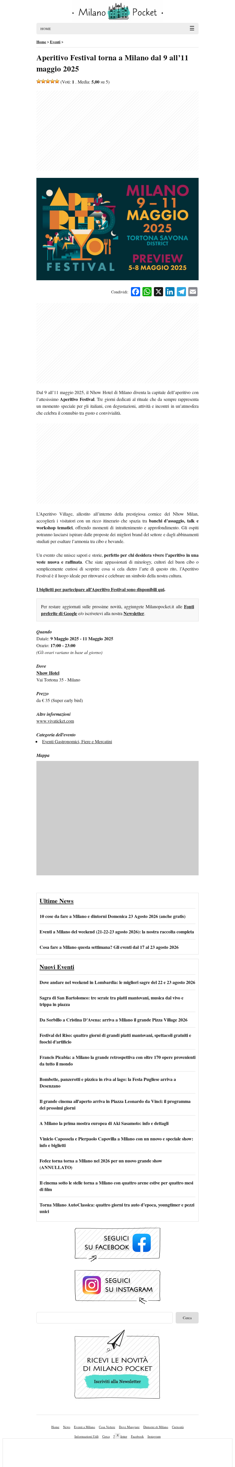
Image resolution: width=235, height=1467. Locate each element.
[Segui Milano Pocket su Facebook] (117, 1245)
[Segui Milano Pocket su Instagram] (117, 1287)
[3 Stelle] (48, 81)
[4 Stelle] (52, 81)
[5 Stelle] (57, 81)
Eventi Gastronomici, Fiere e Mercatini (77, 741)
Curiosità (178, 1427)
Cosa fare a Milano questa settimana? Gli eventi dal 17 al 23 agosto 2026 (109, 947)
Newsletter (134, 613)
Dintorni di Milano (155, 1427)
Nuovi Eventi (57, 966)
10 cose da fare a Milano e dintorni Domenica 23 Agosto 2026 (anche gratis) (112, 916)
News (66, 1427)
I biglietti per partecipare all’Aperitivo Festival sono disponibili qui (100, 589)
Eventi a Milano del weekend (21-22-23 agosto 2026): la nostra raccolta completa (117, 931)
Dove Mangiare (129, 1427)
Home (55, 1427)
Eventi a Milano (84, 1427)
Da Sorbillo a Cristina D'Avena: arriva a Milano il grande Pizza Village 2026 (113, 1019)
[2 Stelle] (43, 81)
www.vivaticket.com (55, 721)
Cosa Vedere (107, 1427)
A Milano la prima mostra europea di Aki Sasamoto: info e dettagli (104, 1123)
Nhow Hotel (47, 672)
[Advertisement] (117, 131)
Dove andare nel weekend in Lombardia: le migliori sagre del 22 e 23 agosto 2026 (117, 982)
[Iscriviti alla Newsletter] (117, 1365)
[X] (158, 292)
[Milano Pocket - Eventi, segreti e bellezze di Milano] (117, 11)
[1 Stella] (38, 81)
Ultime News (57, 900)
